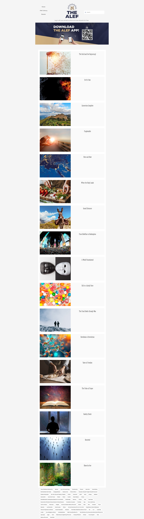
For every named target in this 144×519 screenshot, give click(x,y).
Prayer (99, 504)
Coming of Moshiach (77, 514)
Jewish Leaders (58, 507)
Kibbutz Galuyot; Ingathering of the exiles (63, 514)
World (85, 494)
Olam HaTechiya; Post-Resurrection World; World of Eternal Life (91, 512)
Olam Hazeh (90, 499)
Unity (85, 499)
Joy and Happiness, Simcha (51, 512)
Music (98, 514)
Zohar (84, 504)
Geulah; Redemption (59, 509)
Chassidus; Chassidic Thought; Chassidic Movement (88, 491)
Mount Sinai (52, 517)
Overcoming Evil (91, 514)
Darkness (74, 499)
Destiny (79, 504)
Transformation (75, 489)
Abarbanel (67, 509)
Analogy (90, 494)
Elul (89, 509)
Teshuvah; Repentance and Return (47, 509)
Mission (64, 507)
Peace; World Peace (91, 502)
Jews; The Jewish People (65, 489)
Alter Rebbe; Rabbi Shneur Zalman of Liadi (78, 509)
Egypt (48, 514)
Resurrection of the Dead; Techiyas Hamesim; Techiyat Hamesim (52, 502)
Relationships (67, 499)
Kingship (57, 504)
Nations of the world (44, 517)
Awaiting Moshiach (61, 512)
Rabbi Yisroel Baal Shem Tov (72, 512)
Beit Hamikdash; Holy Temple (46, 491)
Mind (89, 504)
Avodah (42, 512)
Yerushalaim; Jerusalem (70, 502)
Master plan (51, 504)
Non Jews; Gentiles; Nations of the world (68, 504)
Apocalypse (43, 514)
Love (93, 509)
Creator (69, 494)
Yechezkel (94, 504)
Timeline (80, 499)
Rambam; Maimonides (45, 494)
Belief (81, 494)
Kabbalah (95, 494)
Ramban (84, 514)
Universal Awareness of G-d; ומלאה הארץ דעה (76, 507)
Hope (85, 502)
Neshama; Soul (65, 491)
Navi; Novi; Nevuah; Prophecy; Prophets (58, 494)
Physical (81, 489)
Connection (75, 494)
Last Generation (49, 507)
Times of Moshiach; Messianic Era (47, 489)
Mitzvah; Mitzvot (73, 491)
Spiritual (56, 489)
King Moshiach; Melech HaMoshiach (92, 507)
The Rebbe (79, 502)
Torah (53, 514)
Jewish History (95, 489)
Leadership (99, 509)
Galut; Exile (88, 489)
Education (42, 507)
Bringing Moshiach (57, 491)
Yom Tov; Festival (44, 504)
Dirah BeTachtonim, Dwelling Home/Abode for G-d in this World (52, 499)
